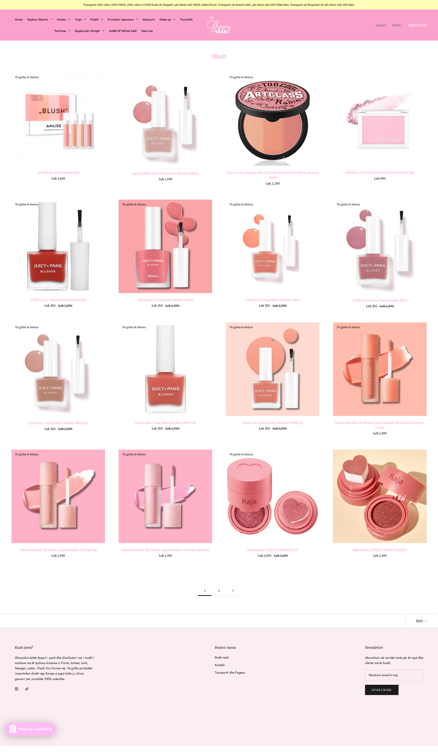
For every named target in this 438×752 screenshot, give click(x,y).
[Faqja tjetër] (233, 591)
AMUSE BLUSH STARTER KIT (58, 173)
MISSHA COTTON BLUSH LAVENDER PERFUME (380, 173)
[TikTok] (27, 688)
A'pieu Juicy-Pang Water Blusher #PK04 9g (165, 423)
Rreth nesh (222, 657)
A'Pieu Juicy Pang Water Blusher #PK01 (165, 300)
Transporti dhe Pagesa (230, 672)
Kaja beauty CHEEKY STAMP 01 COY (272, 550)
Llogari (381, 25)
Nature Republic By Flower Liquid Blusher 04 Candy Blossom (165, 550)
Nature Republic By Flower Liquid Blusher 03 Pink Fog (58, 550)
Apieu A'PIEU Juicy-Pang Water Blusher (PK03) (165, 173)
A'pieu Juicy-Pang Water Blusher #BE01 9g (58, 423)
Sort (420, 621)
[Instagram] (16, 688)
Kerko (396, 25)
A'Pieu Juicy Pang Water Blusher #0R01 (272, 300)
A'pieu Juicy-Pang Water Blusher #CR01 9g (272, 423)
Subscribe (382, 690)
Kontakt (219, 665)
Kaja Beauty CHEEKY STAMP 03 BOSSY (379, 550)
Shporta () (417, 25)
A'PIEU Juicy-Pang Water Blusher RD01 (58, 300)
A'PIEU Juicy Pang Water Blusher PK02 (379, 300)
